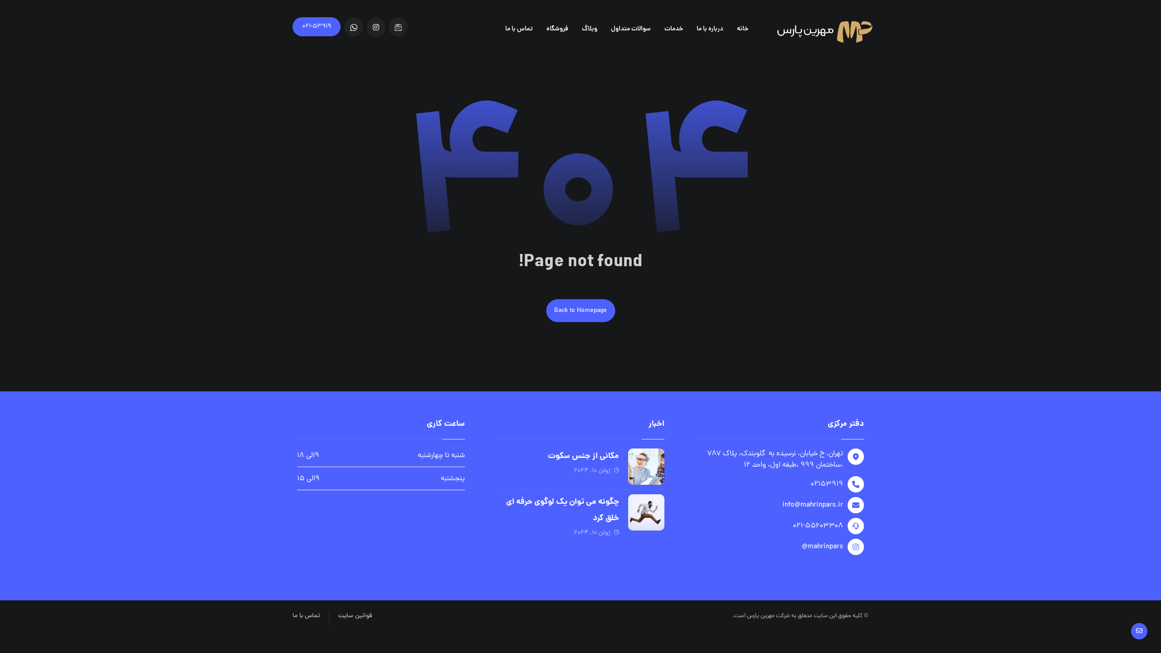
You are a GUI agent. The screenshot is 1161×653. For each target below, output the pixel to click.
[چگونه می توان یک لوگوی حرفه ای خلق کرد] (646, 512)
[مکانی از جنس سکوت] (646, 466)
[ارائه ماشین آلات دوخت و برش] (823, 31)
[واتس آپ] (353, 27)
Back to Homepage (580, 311)
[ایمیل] (398, 27)
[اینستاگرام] (375, 27)
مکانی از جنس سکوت (583, 456)
